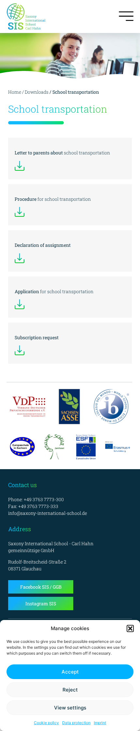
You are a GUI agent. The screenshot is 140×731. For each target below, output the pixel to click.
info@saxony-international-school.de (47, 513)
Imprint (100, 722)
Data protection (76, 722)
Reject (70, 690)
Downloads (37, 92)
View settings (70, 708)
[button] (130, 628)
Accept (70, 672)
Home (14, 92)
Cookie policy (46, 722)
